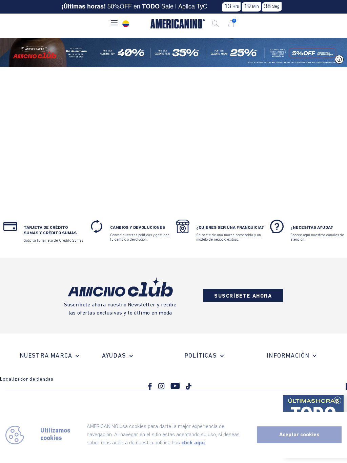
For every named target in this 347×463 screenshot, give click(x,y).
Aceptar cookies (299, 435)
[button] (114, 23)
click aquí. (193, 443)
